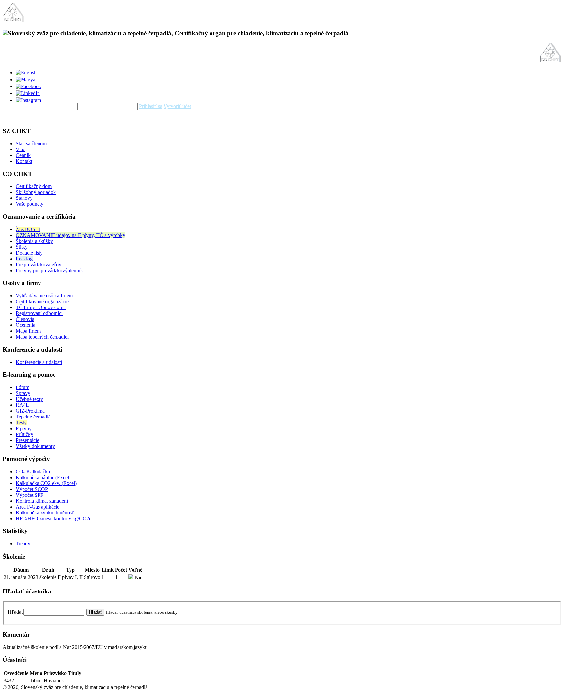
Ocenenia (25, 325)
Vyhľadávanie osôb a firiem (44, 295)
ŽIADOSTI (28, 229)
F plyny (24, 428)
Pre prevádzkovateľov (38, 264)
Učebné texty (29, 399)
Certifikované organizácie (42, 301)
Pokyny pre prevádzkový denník (49, 270)
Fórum (22, 387)
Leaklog (24, 258)
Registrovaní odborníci (39, 313)
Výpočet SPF (29, 495)
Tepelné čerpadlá (33, 416)
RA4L (22, 405)
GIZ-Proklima (30, 411)
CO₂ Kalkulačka (33, 471)
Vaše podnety (29, 204)
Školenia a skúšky (34, 241)
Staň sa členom (31, 143)
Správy (23, 393)
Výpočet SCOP (32, 489)
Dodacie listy (29, 253)
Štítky (22, 247)
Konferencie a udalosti (39, 362)
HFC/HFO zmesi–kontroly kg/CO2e (53, 518)
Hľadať (16, 612)
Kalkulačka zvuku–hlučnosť (45, 512)
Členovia (25, 319)
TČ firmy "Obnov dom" (41, 307)
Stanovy (24, 198)
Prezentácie (27, 440)
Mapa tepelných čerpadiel (42, 336)
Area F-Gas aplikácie (37, 507)
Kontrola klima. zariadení (42, 501)
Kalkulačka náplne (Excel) (43, 477)
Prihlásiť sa (150, 106)
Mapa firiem (28, 331)
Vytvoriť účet (177, 106)
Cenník (23, 155)
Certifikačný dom (34, 186)
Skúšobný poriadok (36, 192)
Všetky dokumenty (35, 446)
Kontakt (24, 161)
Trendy (23, 543)
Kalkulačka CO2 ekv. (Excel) (46, 483)
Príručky (24, 434)
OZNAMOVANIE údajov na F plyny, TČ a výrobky (70, 235)
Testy (21, 422)
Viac (20, 149)
